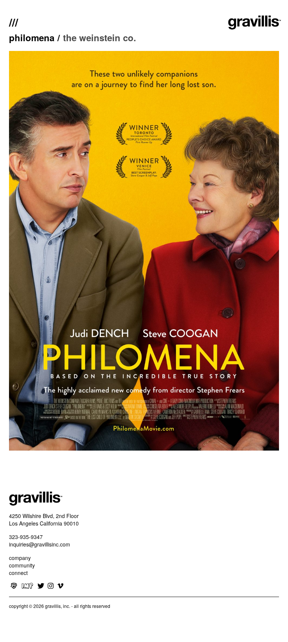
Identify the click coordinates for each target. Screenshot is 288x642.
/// (13, 21)
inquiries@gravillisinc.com (39, 544)
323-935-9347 (26, 536)
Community (22, 565)
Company (20, 557)
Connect (18, 572)
